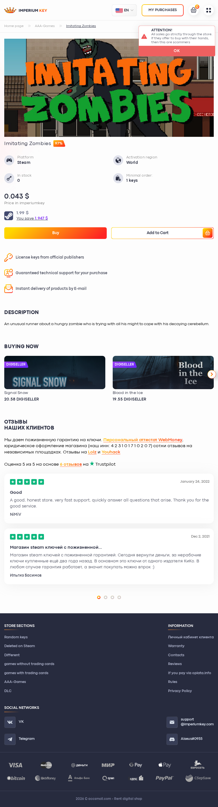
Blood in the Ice (128, 393)
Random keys (16, 637)
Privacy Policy (180, 691)
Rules (172, 682)
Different (12, 655)
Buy (55, 233)
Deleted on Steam (19, 646)
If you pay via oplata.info (189, 673)
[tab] (98, 597)
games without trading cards (29, 664)
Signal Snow (16, 393)
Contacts (176, 655)
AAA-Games (15, 682)
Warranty (176, 646)
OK (177, 51)
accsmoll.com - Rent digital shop (115, 799)
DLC (8, 691)
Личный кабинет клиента (191, 637)
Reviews (175, 664)
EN (126, 10)
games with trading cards (26, 673)
